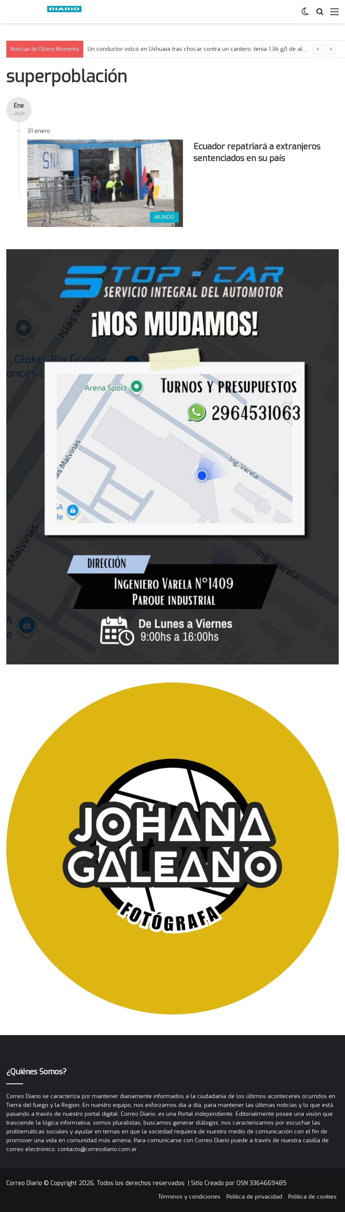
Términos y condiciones (189, 1196)
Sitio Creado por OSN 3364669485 (239, 1183)
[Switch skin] (305, 14)
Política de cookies (312, 1196)
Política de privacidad (254, 1196)
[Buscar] (320, 14)
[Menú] (334, 14)
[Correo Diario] (46, 11)
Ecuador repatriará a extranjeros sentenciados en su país (257, 152)
